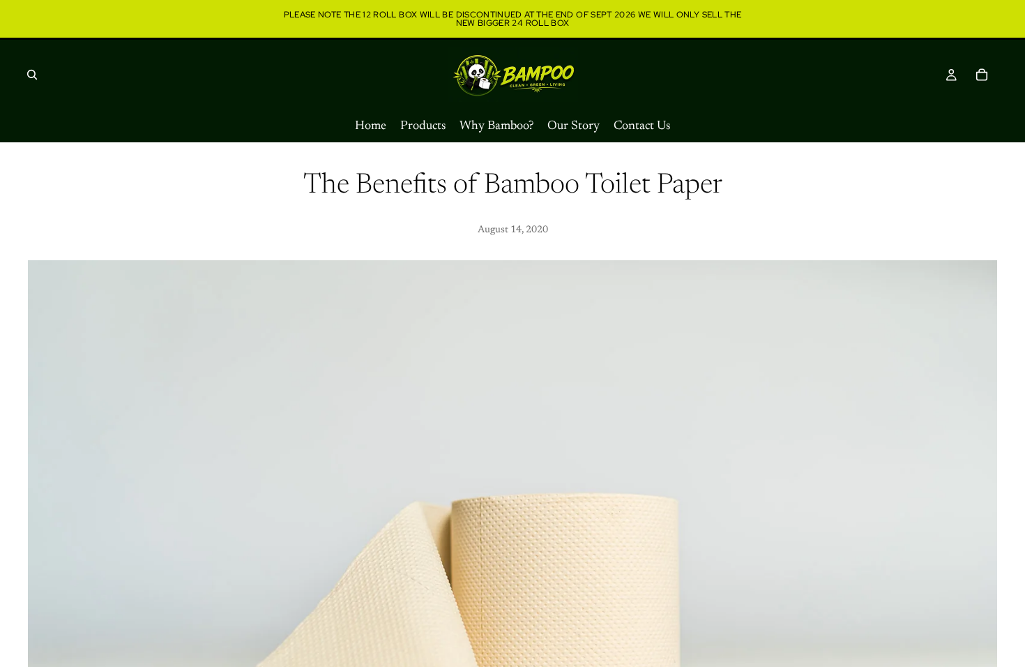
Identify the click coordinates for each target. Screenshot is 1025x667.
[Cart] (981, 74)
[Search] (32, 74)
